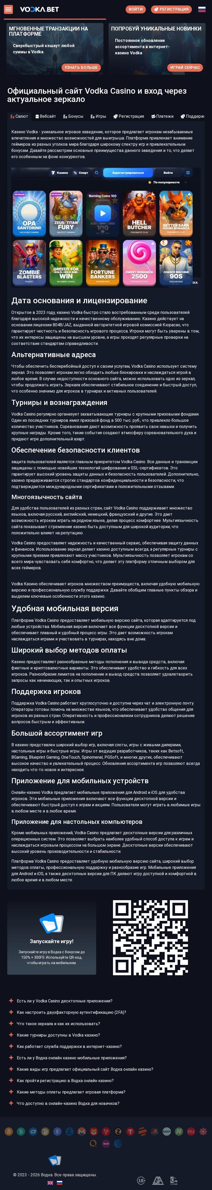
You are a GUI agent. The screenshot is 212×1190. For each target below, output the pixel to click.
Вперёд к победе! (52, 953)
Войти (136, 9)
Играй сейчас (185, 67)
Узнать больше (81, 67)
